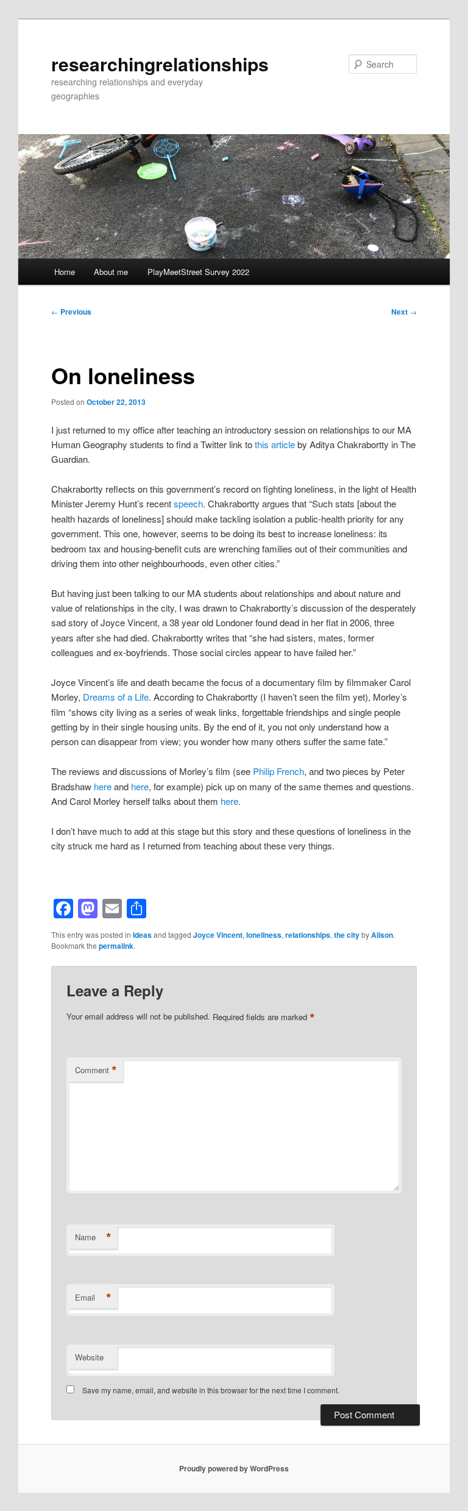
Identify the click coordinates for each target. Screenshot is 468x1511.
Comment (96, 1070)
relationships (307, 934)
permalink (116, 945)
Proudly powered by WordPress (234, 1468)
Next (404, 311)
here (103, 786)
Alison (382, 934)
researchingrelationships (160, 64)
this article (276, 444)
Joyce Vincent (218, 934)
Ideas (142, 934)
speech (188, 503)
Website (89, 1357)
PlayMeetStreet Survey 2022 (198, 271)
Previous (71, 311)
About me (111, 271)
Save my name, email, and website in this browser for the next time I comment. (210, 1390)
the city (347, 934)
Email (93, 1297)
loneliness (264, 934)
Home (64, 271)
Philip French (278, 771)
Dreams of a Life (116, 696)
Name (93, 1237)
